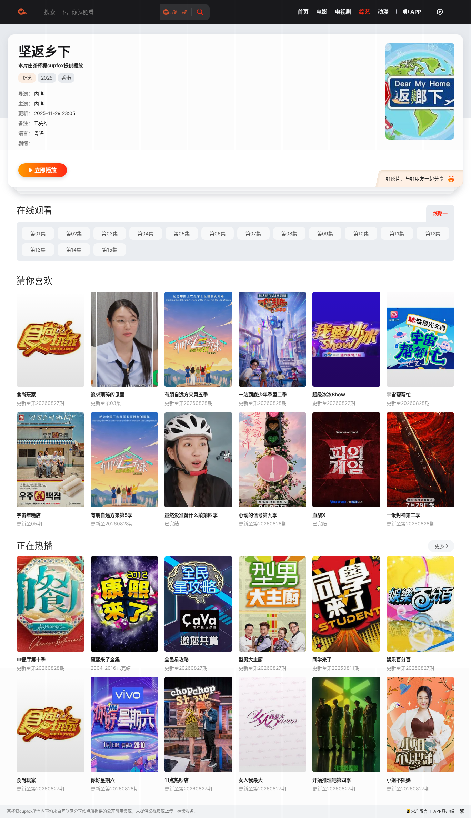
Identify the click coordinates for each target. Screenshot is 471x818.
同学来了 (322, 659)
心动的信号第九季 (258, 515)
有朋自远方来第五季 (186, 394)
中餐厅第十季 (31, 659)
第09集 (325, 233)
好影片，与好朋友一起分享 (415, 179)
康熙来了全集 (105, 659)
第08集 (289, 233)
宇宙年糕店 (29, 515)
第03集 (110, 233)
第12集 (432, 233)
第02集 (74, 233)
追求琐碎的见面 (107, 394)
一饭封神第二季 (403, 515)
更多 (439, 546)
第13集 (38, 250)
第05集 (182, 233)
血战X (318, 515)
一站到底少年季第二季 (263, 394)
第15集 (109, 250)
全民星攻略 (176, 659)
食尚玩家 (26, 394)
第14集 (73, 250)
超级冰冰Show (328, 394)
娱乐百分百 (399, 659)
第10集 (361, 233)
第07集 (253, 233)
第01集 (38, 233)
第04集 (145, 233)
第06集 (218, 233)
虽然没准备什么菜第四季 (191, 515)
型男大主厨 (251, 659)
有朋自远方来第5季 (111, 515)
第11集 (397, 233)
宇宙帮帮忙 (399, 394)
